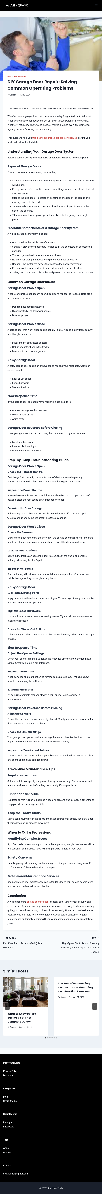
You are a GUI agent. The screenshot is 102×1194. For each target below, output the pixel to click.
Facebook (8, 1126)
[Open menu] (96, 5)
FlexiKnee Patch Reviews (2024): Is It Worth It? (22, 943)
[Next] (94, 1006)
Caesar (13, 95)
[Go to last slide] (7, 1006)
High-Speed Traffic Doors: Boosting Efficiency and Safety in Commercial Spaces (80, 945)
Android (7, 1152)
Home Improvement (16, 76)
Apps (6, 1148)
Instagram (8, 1122)
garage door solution (37, 901)
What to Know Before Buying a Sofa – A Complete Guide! (21, 1017)
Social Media (10, 1101)
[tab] (45, 1037)
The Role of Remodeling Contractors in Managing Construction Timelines (75, 987)
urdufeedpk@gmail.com (16, 1173)
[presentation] (25, 992)
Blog (5, 1096)
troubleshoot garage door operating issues (54, 137)
